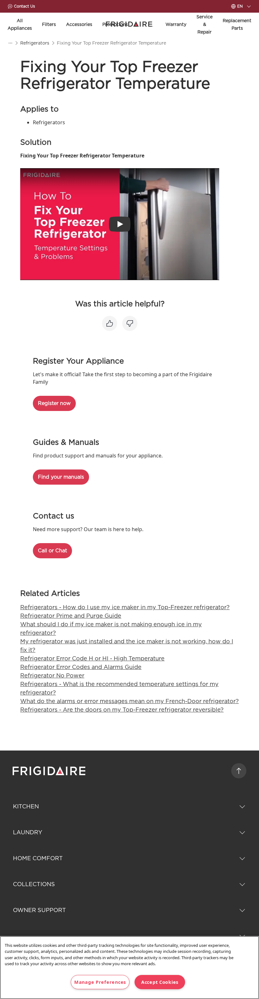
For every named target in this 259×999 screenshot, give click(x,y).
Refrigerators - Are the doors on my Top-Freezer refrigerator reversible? (122, 709)
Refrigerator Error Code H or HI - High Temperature (92, 658)
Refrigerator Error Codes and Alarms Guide (81, 667)
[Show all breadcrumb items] (10, 43)
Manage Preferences (100, 982)
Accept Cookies (159, 982)
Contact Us (24, 6)
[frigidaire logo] (50, 770)
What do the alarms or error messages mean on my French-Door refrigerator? (129, 701)
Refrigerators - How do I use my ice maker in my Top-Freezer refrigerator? (125, 607)
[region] (129, 967)
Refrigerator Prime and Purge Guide (70, 615)
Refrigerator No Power (52, 675)
